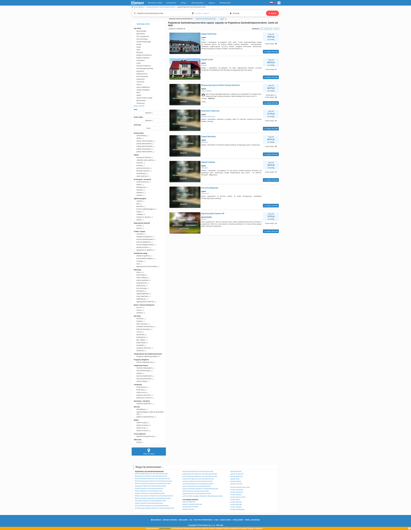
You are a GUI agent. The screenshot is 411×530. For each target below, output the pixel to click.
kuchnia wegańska (144, 242)
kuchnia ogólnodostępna (146, 209)
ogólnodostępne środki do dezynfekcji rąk (150, 413)
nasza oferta (225, 520)
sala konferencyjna (144, 371)
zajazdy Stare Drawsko (190, 507)
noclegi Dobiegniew (237, 509)
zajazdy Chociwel (236, 484)
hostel (138, 47)
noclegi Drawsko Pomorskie (240, 487)
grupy (139, 442)
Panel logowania (252, 520)
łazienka (140, 190)
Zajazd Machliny (208, 136)
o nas (216, 520)
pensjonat (140, 71)
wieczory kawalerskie (145, 376)
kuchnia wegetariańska (146, 245)
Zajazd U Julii (207, 59)
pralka (140, 225)
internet (140, 163)
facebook (157, 520)
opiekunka (141, 334)
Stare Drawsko (206, 91)
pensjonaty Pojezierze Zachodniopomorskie (197, 471)
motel (138, 63)
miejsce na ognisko (144, 217)
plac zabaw (141, 340)
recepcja (140, 261)
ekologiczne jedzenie (145, 237)
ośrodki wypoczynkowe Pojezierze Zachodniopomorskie (154, 508)
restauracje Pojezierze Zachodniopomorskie (198, 479)
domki (139, 138)
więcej (204, 102)
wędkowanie (142, 299)
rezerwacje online (143, 24)
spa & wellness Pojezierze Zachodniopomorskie (152, 506)
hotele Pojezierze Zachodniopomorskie (148, 491)
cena (135, 109)
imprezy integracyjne (145, 368)
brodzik (140, 321)
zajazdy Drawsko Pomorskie (192, 504)
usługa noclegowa (143, 90)
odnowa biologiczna (143, 66)
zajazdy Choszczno (236, 474)
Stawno (203, 219)
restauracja (140, 103)
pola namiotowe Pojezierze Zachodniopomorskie (199, 476)
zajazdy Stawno (235, 481)
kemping (139, 52)
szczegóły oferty (270, 52)
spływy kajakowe (143, 294)
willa (138, 92)
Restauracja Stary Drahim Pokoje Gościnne (220, 85)
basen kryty (141, 275)
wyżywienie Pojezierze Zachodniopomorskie (150, 486)
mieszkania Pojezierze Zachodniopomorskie (150, 501)
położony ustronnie (144, 395)
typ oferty (137, 28)
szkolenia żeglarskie (144, 403)
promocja (137, 125)
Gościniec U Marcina (210, 111)
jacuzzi (140, 307)
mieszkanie (140, 60)
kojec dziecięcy (143, 324)
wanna (140, 228)
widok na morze (143, 430)
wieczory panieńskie (144, 379)
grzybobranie (142, 283)
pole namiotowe (142, 76)
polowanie (141, 291)
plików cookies (165, 528)
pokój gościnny (141, 74)
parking (140, 165)
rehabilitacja (142, 173)
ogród (139, 220)
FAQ (190, 520)
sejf (139, 264)
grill (139, 204)
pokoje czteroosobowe (145, 141)
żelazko (140, 195)
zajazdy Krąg (234, 479)
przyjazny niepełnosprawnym (148, 356)
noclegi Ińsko (235, 499)
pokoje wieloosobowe (145, 152)
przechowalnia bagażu (145, 258)
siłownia (140, 313)
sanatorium (140, 79)
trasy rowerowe (143, 296)
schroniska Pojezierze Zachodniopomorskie (197, 484)
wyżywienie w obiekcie (145, 250)
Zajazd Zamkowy (208, 34)
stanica (139, 84)
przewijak (141, 345)
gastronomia (141, 100)
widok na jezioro (143, 425)
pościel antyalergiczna (145, 362)
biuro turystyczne (142, 36)
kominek (140, 206)
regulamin (183, 520)
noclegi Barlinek (236, 502)
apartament (140, 34)
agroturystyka (141, 31)
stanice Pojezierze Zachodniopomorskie (196, 486)
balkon (140, 184)
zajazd (138, 95)
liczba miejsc (138, 117)
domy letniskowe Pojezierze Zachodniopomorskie (152, 479)
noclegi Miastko (235, 495)
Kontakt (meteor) (169, 520)
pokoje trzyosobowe (144, 149)
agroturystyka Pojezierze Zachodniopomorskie (151, 474)
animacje (141, 318)
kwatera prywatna (142, 58)
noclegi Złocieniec (236, 492)
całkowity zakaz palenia (146, 160)
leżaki (139, 212)
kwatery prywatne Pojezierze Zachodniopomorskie (153, 498)
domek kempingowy (143, 42)
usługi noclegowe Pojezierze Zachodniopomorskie (200, 489)
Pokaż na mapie (148, 454)
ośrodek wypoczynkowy (144, 68)
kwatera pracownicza (144, 55)
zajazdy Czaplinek (188, 502)
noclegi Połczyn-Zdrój (237, 497)
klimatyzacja (142, 187)
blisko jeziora (142, 387)
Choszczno (205, 193)
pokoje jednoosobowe (145, 146)
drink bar (141, 234)
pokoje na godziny (144, 256)
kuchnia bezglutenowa (145, 239)
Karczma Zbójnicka (209, 188)
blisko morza (142, 392)
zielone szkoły (142, 381)
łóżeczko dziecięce (144, 329)
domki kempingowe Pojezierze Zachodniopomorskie (153, 481)
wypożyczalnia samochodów (147, 266)
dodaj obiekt (238, 520)
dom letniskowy (142, 39)
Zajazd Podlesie (208, 162)
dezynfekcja (141, 409)
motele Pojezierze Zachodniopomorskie (149, 503)
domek (138, 44)
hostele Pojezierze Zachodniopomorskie (149, 488)
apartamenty (142, 136)
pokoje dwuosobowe (145, 144)
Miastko (204, 65)
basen (139, 272)
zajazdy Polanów (188, 509)
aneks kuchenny (143, 182)
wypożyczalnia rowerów (146, 302)
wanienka (141, 351)
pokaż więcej (138, 106)
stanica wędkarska (143, 87)
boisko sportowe (143, 280)
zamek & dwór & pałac (144, 98)
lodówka (140, 214)
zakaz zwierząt (142, 176)
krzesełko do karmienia (146, 326)
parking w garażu (144, 171)
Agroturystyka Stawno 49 (212, 213)
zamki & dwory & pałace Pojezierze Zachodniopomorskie (202, 496)
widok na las (142, 428)
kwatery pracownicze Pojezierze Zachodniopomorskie (154, 496)
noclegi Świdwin (236, 507)
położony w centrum (145, 398)
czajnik (140, 201)
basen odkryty (142, 277)
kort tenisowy (142, 288)
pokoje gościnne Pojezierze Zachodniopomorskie (199, 474)
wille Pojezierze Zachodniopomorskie (195, 491)
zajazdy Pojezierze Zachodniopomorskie (196, 493)
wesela (140, 373)
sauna (139, 310)
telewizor (141, 192)
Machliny (204, 142)
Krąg (203, 39)
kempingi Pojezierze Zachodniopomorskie (150, 493)
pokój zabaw (142, 343)
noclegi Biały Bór (236, 504)
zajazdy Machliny (236, 476)
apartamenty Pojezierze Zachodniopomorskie (151, 476)
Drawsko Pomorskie (208, 116)
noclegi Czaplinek (236, 490)
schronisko (140, 82)
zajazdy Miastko (235, 471)
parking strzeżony (144, 168)
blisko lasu (141, 390)
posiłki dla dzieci (143, 247)
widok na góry (142, 422)
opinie (277, 29)
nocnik (140, 332)
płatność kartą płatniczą (146, 436)
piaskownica (142, 337)
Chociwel (204, 168)
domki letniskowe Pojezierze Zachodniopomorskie (152, 483)
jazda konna (142, 286)
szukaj (273, 13)
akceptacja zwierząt (144, 157)
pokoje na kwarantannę (146, 417)
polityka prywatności (203, 520)
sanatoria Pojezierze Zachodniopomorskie (197, 481)
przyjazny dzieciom (144, 348)
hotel (138, 50)
